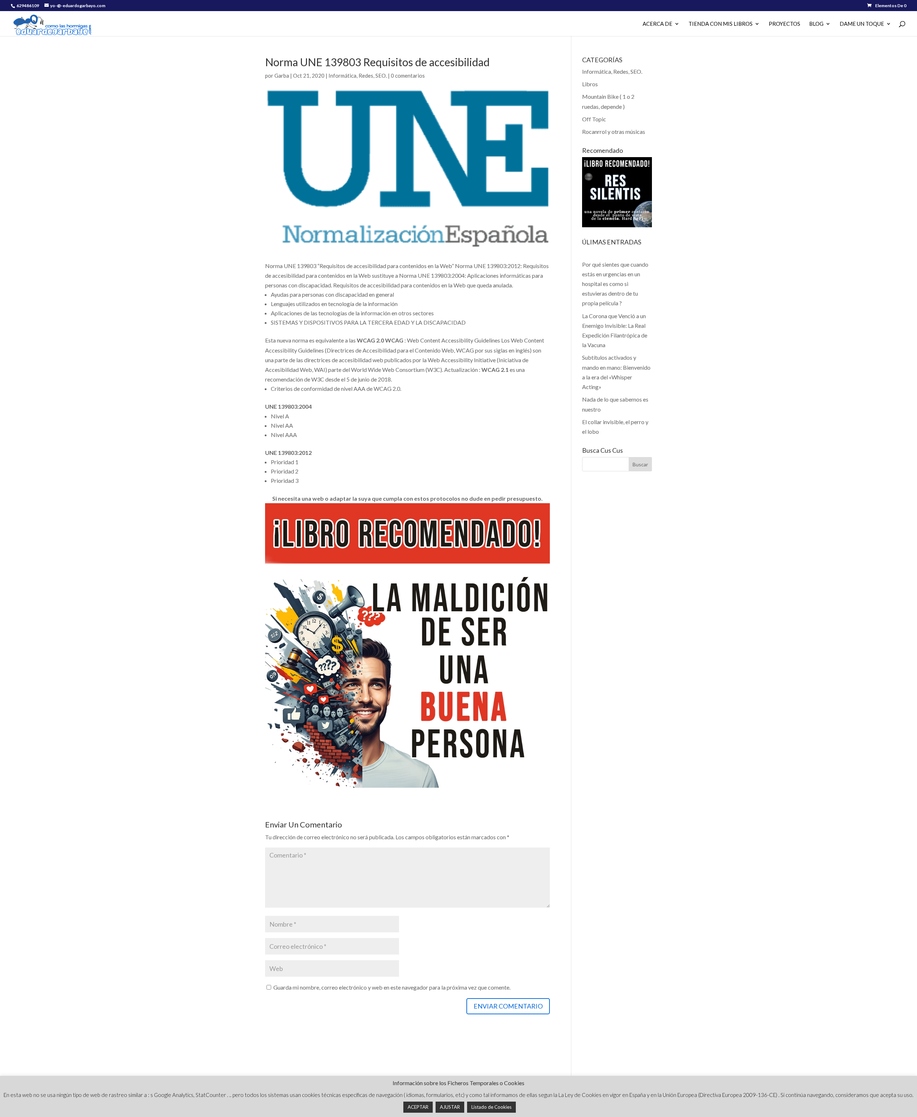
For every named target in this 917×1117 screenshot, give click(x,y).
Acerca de (657, 24)
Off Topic (594, 119)
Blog (816, 24)
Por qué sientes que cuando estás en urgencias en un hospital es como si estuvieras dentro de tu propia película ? (615, 284)
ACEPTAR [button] (418, 1107)
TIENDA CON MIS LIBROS (720, 24)
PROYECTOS (784, 24)
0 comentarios (408, 75)
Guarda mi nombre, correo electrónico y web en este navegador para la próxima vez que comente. (391, 987)
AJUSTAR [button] (450, 1107)
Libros (590, 84)
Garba (281, 75)
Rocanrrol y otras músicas (613, 131)
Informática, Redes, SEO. (357, 75)
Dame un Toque (862, 24)
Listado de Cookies (491, 1107)
